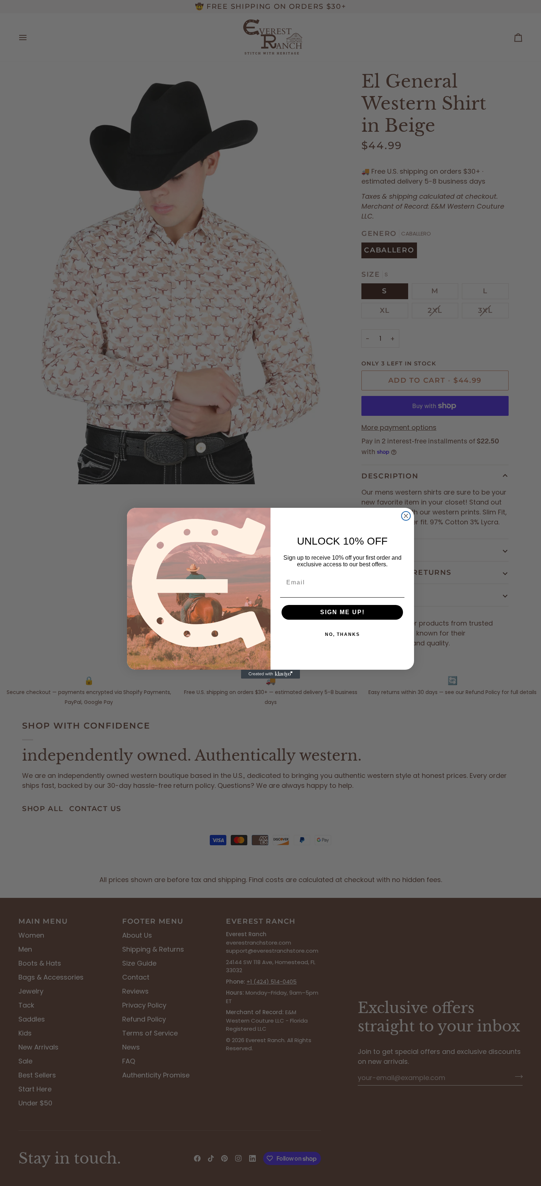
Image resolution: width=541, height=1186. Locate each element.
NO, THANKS (342, 634)
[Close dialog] (406, 515)
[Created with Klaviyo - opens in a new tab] (270, 674)
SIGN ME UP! (342, 612)
